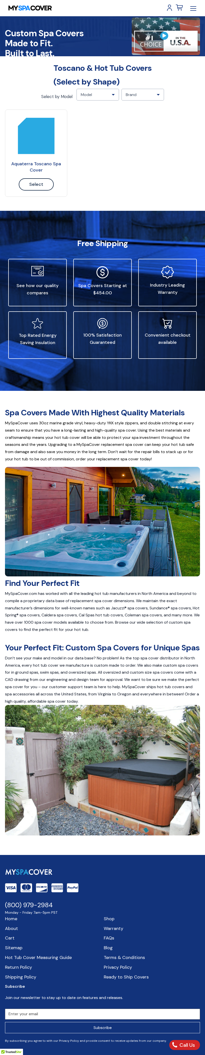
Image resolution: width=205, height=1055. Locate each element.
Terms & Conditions (124, 957)
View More (36, 136)
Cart (9, 938)
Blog (108, 948)
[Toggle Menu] (193, 8)
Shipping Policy (20, 977)
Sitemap (13, 948)
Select (36, 184)
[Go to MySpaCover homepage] (30, 8)
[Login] (169, 8)
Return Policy (18, 967)
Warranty (113, 928)
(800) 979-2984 (29, 905)
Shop (109, 919)
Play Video (166, 36)
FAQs (109, 938)
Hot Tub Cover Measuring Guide (38, 957)
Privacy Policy (118, 967)
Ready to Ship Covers (126, 977)
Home (11, 919)
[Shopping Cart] (179, 8)
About (11, 928)
